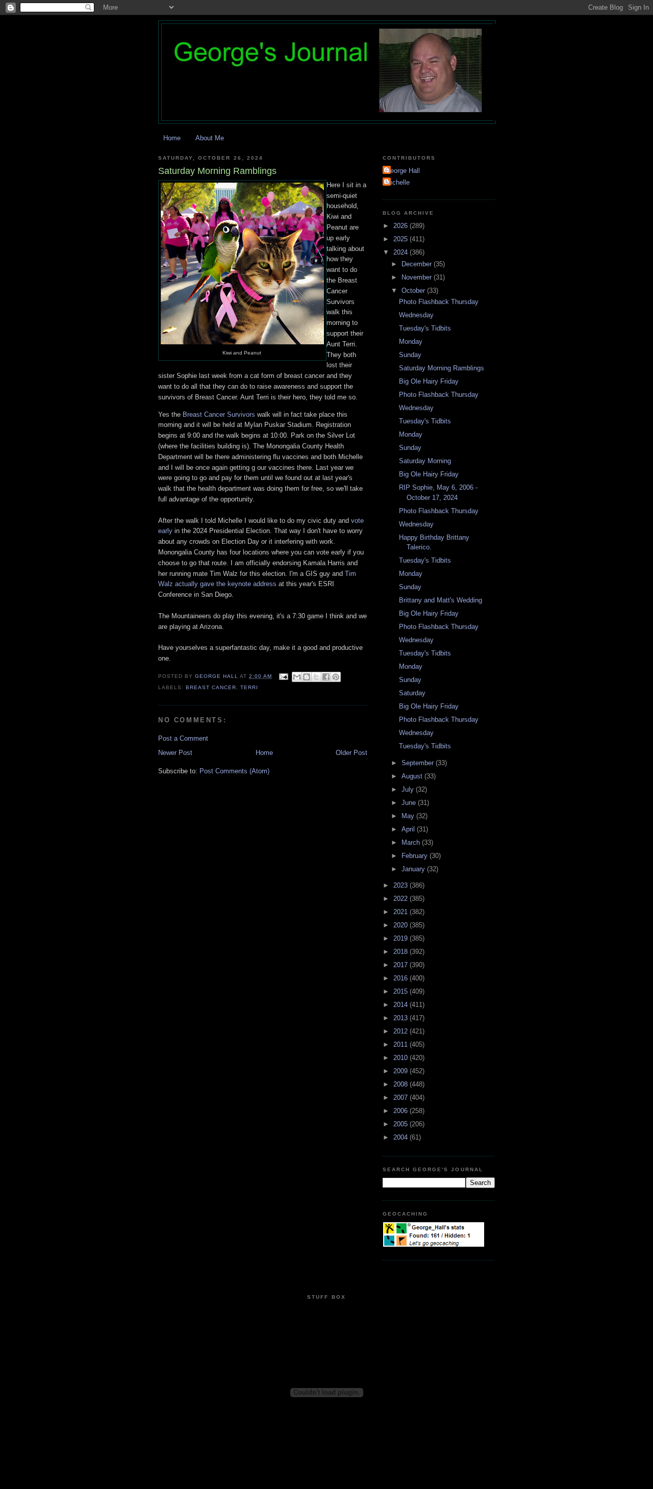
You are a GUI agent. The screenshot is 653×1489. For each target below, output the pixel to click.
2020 (401, 925)
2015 (401, 991)
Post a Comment (183, 738)
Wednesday (416, 315)
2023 (401, 885)
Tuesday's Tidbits (425, 328)
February (415, 856)
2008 (401, 1084)
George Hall (402, 170)
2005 (401, 1124)
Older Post (351, 752)
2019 (401, 938)
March (411, 842)
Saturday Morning (425, 461)
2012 (401, 1031)
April (409, 829)
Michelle (397, 182)
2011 (401, 1044)
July (408, 789)
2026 (401, 226)
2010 (401, 1058)
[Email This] (297, 677)
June (409, 802)
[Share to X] (316, 677)
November (417, 277)
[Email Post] (283, 676)
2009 (401, 1071)
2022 (401, 898)
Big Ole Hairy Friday (429, 381)
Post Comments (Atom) (234, 771)
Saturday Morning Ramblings (441, 368)
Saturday (412, 693)
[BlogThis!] (307, 677)
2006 (401, 1111)
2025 (401, 239)
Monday (410, 341)
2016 (401, 978)
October (414, 290)
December (417, 264)
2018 (401, 951)
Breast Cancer (211, 687)
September (418, 763)
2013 (401, 1018)
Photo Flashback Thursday (439, 302)
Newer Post (175, 752)
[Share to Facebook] (326, 677)
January (414, 869)
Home (172, 138)
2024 (401, 252)
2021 (401, 912)
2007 (401, 1097)
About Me (209, 138)
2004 (401, 1137)
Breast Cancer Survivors (219, 414)
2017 (401, 965)
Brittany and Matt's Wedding (440, 600)
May (408, 816)
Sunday (410, 355)
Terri (249, 687)
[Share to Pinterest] (336, 677)
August (412, 776)
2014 (401, 1004)
